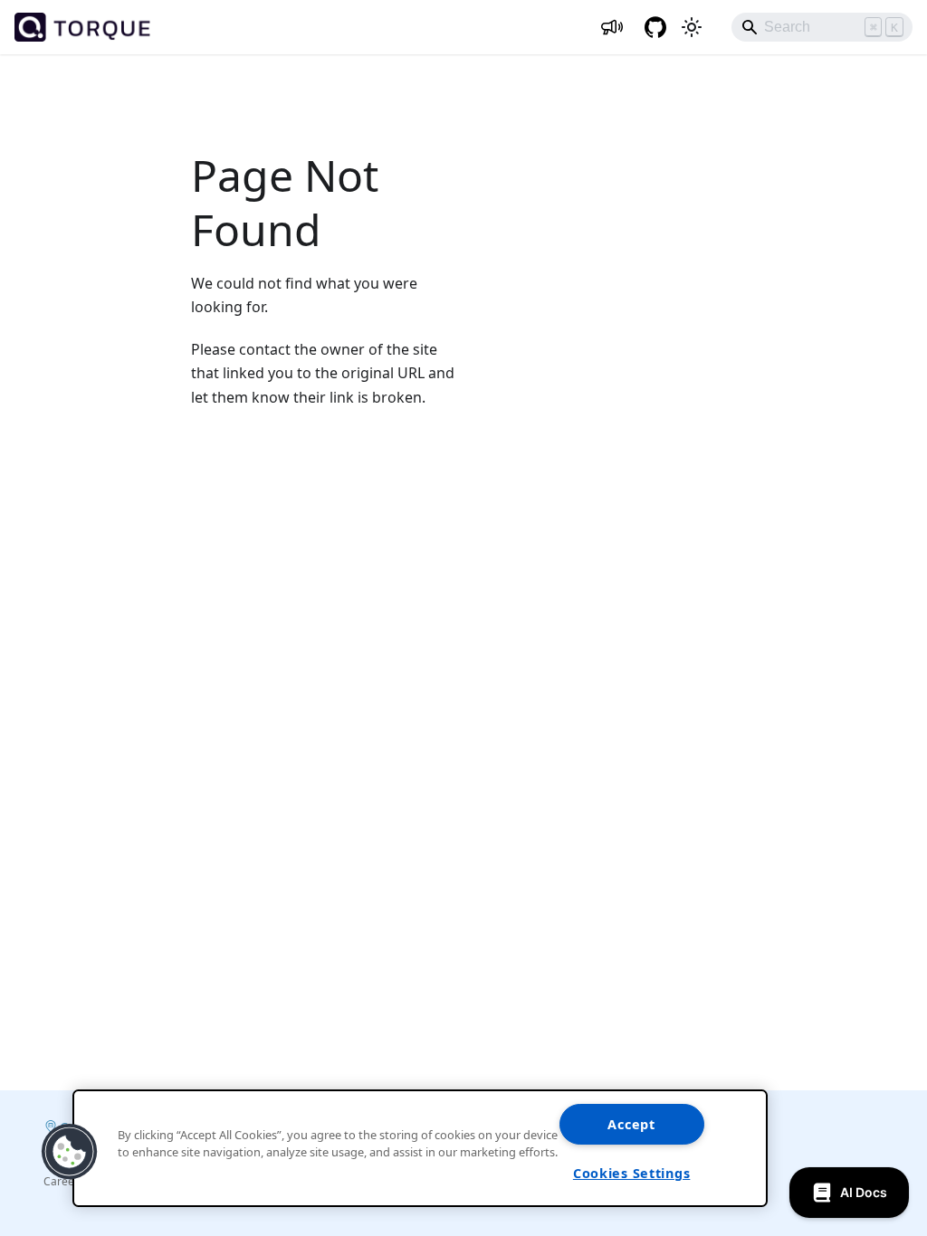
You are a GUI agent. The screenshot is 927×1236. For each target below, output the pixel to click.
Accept (631, 1124)
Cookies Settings (632, 1173)
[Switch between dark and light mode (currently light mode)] (691, 27)
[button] (70, 1152)
